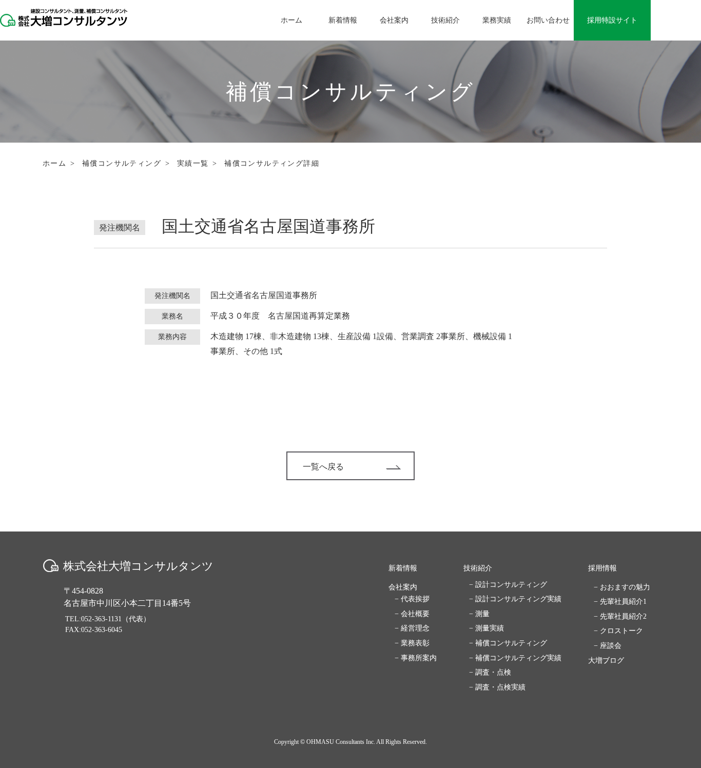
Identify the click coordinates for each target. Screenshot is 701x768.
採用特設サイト (612, 20)
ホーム (54, 163)
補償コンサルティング (121, 163)
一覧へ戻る (323, 466)
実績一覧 (193, 163)
